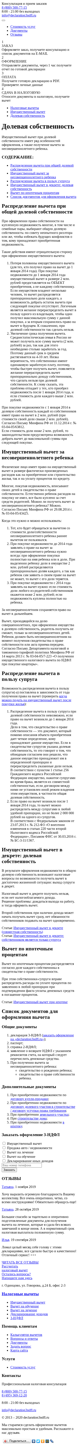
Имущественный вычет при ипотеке (40, 1002)
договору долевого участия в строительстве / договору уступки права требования (42, 1108)
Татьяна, (8, 1187)
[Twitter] (38, 1441)
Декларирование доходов (29, 1314)
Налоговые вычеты (20, 1294)
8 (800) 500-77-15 (14, 7)
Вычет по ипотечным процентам (34, 193)
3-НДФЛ (16, 1318)
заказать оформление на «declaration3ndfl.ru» (42, 1037)
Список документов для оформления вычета (43, 197)
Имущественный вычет (27, 1302)
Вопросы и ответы (24, 1338)
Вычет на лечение (23, 1310)
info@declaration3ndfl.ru (19, 15)
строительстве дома (32, 1118)
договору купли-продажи (29, 1099)
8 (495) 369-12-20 (14, 1395)
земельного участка (54, 1114)
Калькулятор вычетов (26, 1335)
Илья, (6, 1240)
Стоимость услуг (23, 26)
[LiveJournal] (52, 1441)
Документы (19, 30)
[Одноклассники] (43, 1441)
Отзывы (16, 34)
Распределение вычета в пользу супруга (40, 181)
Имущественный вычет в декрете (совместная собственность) (32, 930)
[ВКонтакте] (33, 1441)
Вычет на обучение (24, 1306)
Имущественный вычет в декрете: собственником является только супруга (33, 937)
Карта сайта (19, 1350)
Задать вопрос (20, 1346)
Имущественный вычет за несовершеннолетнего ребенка (33, 175)
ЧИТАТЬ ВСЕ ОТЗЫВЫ (20, 1262)
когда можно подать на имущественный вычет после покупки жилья (36, 700)
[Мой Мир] (47, 1441)
